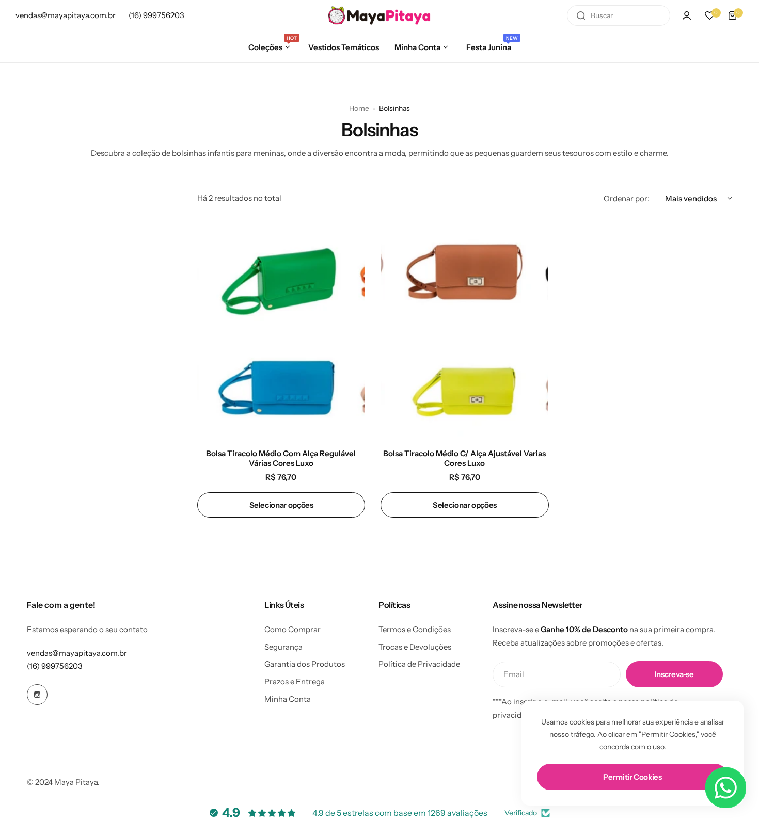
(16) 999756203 (55, 666)
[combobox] (618, 15)
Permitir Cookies (632, 777)
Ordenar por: (627, 198)
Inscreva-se (674, 674)
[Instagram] (37, 694)
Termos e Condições (414, 629)
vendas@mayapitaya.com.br (77, 653)
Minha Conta (287, 699)
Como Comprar (292, 629)
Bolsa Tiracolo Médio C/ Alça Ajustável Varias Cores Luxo (464, 458)
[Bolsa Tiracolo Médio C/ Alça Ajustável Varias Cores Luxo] (464, 328)
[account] (686, 15)
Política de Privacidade (419, 664)
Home (359, 108)
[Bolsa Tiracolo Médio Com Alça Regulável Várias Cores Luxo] (281, 328)
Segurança (283, 647)
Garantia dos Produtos (304, 664)
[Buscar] (581, 15)
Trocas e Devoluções (414, 647)
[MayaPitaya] (379, 15)
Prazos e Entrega (294, 681)
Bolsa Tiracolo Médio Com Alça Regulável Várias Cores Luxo (281, 458)
